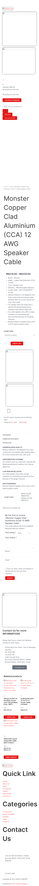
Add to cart (17, 343)
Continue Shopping (12, 100)
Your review (11, 537)
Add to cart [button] (11, 717)
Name (8, 551)
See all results (10, 118)
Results (7, 114)
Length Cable (8, 331)
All (11, 422)
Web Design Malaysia (19, 884)
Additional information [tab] (11, 439)
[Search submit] (5, 111)
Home (6, 186)
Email (7, 560)
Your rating (10, 532)
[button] (19, 3)
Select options (11, 757)
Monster (24, 422)
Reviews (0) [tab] (7, 443)
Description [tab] (7, 435)
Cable (11, 186)
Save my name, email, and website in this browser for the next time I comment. (19, 571)
